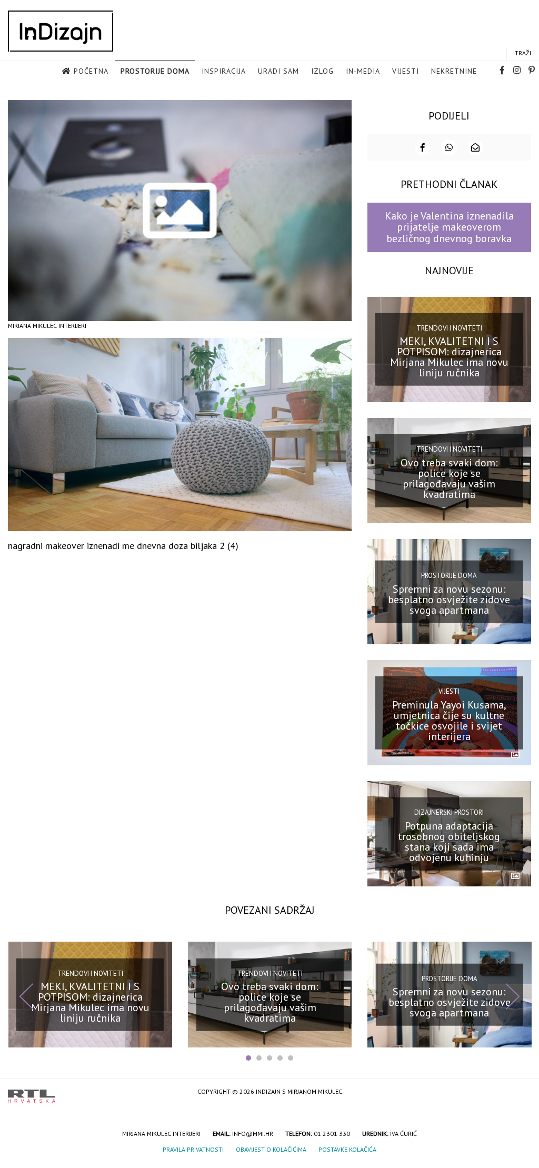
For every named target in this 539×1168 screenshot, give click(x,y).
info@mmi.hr (252, 1133)
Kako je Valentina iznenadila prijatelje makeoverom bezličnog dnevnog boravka (449, 227)
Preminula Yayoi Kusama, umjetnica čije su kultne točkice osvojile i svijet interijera (449, 720)
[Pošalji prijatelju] (475, 147)
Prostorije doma (155, 71)
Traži (523, 53)
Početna (91, 71)
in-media (363, 71)
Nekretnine (454, 71)
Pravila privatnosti (193, 1149)
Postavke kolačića (347, 1149)
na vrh (520, 1092)
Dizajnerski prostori (449, 812)
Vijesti (405, 71)
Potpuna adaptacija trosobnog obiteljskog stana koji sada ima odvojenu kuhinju (449, 841)
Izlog (322, 71)
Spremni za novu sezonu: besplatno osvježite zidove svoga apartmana (449, 599)
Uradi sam (278, 71)
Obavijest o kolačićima (271, 1149)
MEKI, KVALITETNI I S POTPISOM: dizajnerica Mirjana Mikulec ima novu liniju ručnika (449, 357)
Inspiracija (224, 71)
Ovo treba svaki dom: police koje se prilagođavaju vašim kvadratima (449, 478)
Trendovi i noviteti (449, 328)
